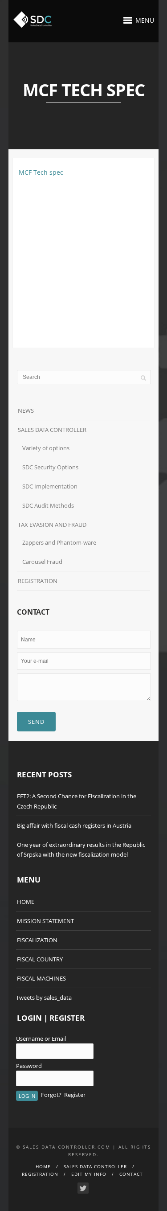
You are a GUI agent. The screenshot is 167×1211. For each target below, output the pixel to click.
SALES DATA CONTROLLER (52, 430)
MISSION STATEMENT (45, 921)
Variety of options (45, 448)
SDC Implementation (49, 486)
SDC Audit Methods (48, 505)
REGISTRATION (37, 581)
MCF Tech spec (41, 172)
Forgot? (51, 1095)
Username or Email (41, 1038)
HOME (25, 902)
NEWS (26, 410)
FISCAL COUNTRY (40, 959)
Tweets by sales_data (44, 997)
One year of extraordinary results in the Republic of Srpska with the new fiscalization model (81, 849)
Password (29, 1066)
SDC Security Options (50, 467)
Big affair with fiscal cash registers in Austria (74, 825)
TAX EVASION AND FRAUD (52, 525)
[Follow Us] (83, 1188)
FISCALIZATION (37, 940)
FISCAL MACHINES (41, 978)
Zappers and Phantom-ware (59, 542)
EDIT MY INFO (88, 1174)
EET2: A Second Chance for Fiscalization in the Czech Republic (76, 801)
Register (75, 1095)
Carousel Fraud (42, 562)
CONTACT (131, 1174)
